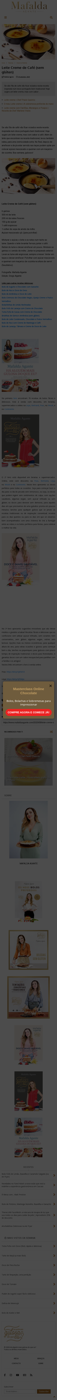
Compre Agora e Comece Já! (28, 712)
